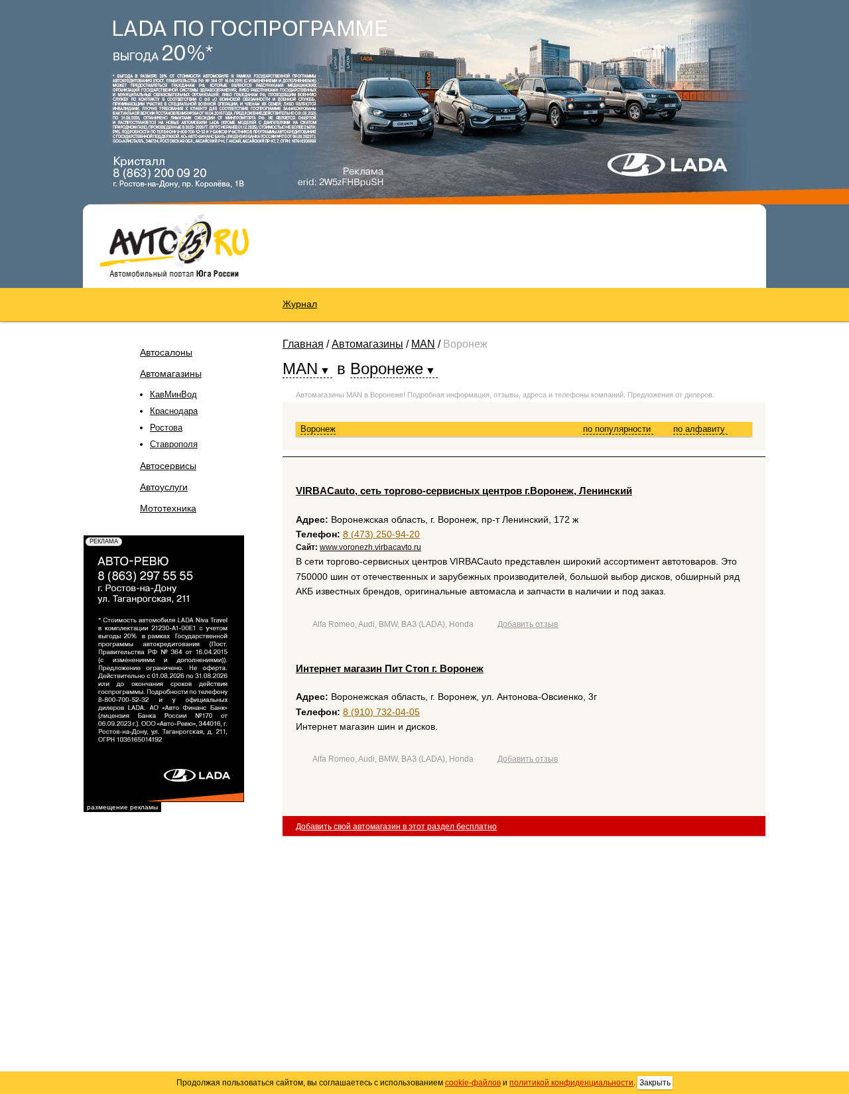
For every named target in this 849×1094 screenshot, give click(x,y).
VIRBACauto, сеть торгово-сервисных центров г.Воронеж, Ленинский (464, 490)
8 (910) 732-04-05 (381, 712)
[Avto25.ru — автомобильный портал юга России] (174, 245)
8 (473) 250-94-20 (381, 534)
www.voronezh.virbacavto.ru (370, 547)
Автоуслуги (164, 487)
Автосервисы (168, 465)
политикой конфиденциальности (571, 1082)
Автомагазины (171, 373)
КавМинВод (173, 394)
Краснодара (174, 411)
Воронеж (318, 429)
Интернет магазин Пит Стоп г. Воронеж (390, 668)
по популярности (618, 429)
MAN (423, 344)
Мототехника (168, 508)
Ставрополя (174, 444)
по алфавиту (700, 429)
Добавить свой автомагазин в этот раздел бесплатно (396, 826)
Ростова (166, 428)
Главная (303, 344)
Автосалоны (166, 352)
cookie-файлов (473, 1082)
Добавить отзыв (527, 624)
